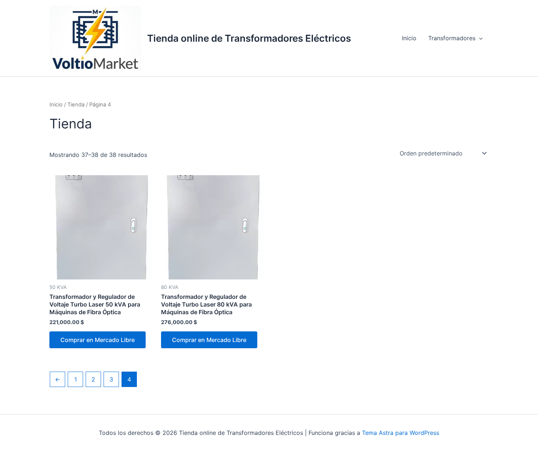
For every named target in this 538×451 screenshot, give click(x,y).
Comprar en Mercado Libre (97, 339)
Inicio (409, 38)
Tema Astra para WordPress (400, 432)
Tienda (76, 104)
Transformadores (451, 38)
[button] (479, 38)
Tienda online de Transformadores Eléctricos (249, 38)
